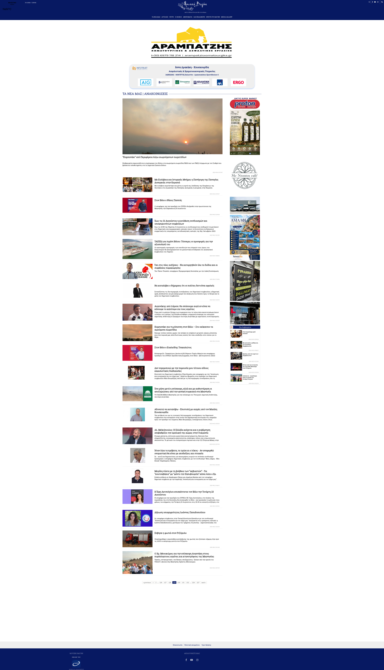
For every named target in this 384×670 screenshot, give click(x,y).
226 (193, 582)
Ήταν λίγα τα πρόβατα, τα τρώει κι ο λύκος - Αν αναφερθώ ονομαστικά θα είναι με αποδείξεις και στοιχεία (184, 452)
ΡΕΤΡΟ (171, 17)
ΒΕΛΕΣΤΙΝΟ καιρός (12, 7)
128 (170, 582)
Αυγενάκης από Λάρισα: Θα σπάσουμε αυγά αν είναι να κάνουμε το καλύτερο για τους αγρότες (182, 308)
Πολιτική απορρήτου (192, 645)
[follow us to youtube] (375, 2)
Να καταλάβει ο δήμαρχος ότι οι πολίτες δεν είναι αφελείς (184, 285)
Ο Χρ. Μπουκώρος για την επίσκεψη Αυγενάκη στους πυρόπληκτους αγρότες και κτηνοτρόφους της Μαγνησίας (184, 555)
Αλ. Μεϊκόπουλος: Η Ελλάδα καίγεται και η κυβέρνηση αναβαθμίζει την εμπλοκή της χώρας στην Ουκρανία (182, 431)
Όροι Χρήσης (206, 645)
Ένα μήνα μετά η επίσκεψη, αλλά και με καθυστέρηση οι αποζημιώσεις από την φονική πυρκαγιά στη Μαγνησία (183, 390)
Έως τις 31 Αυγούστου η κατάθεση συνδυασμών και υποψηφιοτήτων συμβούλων (180, 222)
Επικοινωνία (177, 645)
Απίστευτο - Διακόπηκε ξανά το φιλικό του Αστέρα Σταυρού (250, 377)
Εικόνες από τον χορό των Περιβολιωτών (250, 354)
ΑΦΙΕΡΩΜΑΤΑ (187, 17)
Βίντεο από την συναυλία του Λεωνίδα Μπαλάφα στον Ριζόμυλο (250, 366)
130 (179, 582)
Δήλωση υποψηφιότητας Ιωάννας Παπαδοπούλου (179, 512)
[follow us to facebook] (372, 2)
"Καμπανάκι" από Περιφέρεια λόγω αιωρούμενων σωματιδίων (154, 157)
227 (198, 582)
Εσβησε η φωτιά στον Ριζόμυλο (170, 532)
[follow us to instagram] (378, 2)
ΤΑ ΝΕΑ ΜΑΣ (156, 17)
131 (183, 582)
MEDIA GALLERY (226, 17)
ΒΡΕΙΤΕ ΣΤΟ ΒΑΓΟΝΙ (213, 17)
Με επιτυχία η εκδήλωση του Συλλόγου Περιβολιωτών (250, 344)
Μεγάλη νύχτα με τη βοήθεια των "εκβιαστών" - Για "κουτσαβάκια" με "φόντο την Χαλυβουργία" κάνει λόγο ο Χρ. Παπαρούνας (185, 474)
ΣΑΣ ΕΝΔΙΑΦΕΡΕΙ (199, 17)
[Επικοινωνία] (369, 2)
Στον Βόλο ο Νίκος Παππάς (168, 200)
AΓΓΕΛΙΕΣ (165, 17)
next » (204, 582)
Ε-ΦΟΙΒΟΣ (178, 17)
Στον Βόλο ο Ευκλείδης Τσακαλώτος (173, 347)
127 (165, 582)
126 (161, 582)
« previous (147, 582)
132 (187, 582)
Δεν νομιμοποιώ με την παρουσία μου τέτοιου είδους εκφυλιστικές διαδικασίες (181, 369)
